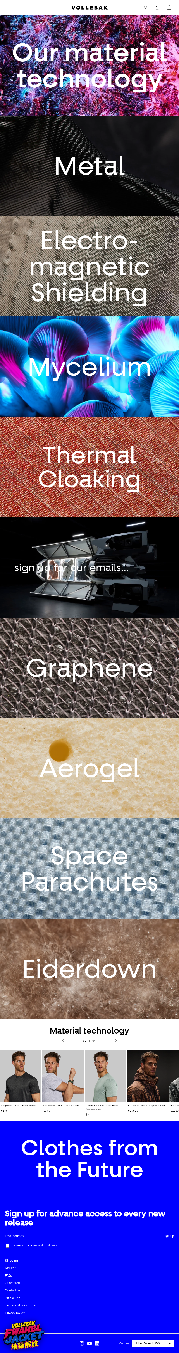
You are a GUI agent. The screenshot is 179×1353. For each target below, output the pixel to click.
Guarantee (12, 1283)
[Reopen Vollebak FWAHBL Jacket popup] (24, 1335)
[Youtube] (89, 1343)
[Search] (146, 7)
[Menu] (10, 7)
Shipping (11, 1260)
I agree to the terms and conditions (34, 1245)
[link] (89, 166)
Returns (10, 1268)
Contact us (13, 1290)
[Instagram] (81, 1343)
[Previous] (63, 1040)
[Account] (157, 7)
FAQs (8, 1275)
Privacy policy (15, 1313)
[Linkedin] (97, 1343)
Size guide (12, 1298)
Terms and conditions (20, 1305)
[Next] (116, 1040)
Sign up (169, 1236)
